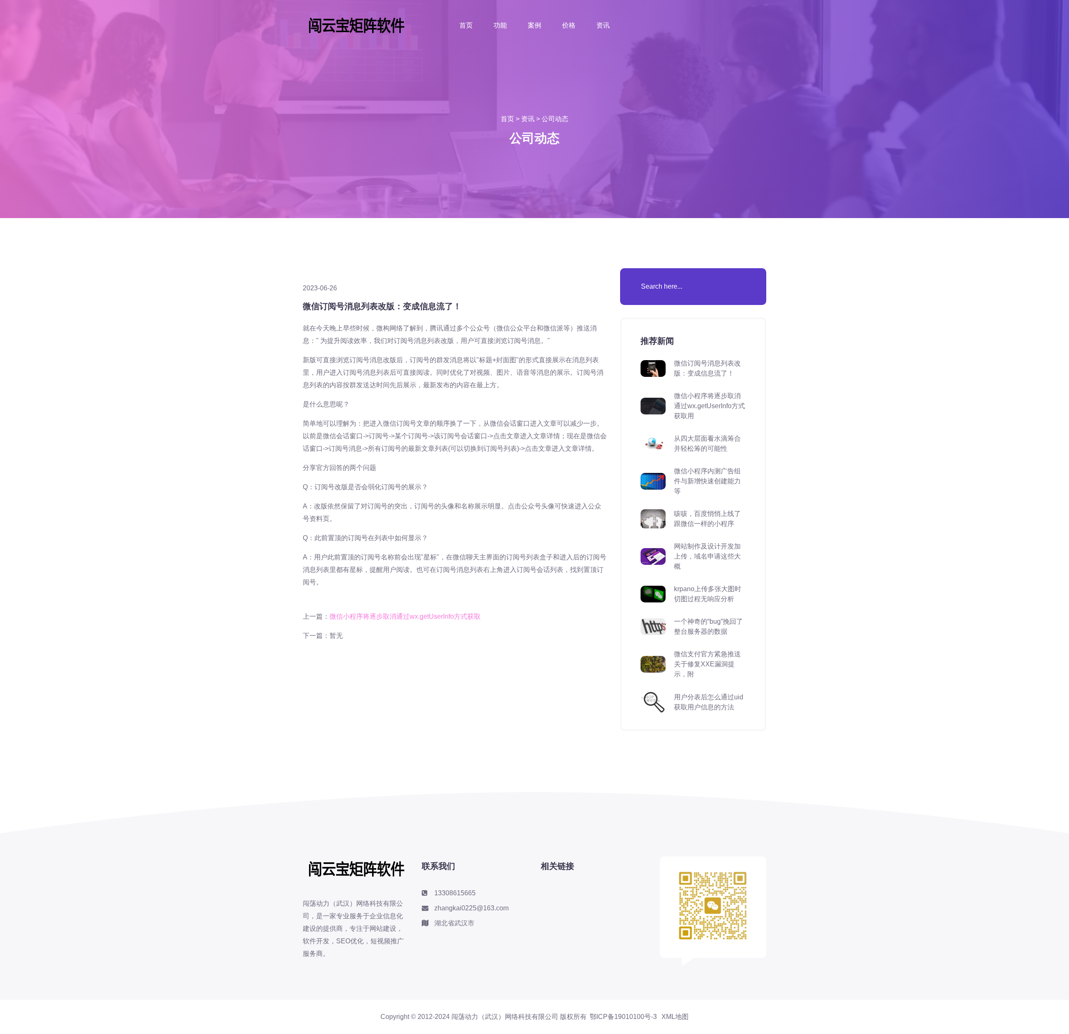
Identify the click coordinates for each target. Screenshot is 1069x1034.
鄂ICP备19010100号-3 (623, 1017)
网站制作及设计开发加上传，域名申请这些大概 (707, 556)
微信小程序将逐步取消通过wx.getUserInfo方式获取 (405, 616)
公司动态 (555, 118)
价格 (568, 25)
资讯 (603, 25)
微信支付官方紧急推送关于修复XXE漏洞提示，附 (707, 664)
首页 (466, 25)
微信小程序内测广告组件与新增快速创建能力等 (707, 481)
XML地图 (675, 1017)
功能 (500, 25)
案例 (534, 25)
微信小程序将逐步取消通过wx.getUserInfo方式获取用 (709, 405)
